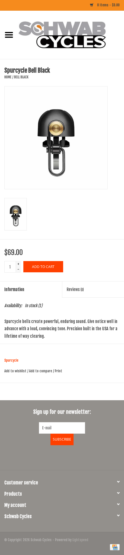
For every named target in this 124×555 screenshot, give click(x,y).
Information (14, 289)
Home (8, 77)
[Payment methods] (114, 547)
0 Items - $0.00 (108, 5)
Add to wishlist (15, 371)
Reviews (75, 289)
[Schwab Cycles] (70, 34)
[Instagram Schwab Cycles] (77, 456)
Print (58, 371)
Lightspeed (80, 540)
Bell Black (21, 77)
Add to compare (41, 371)
